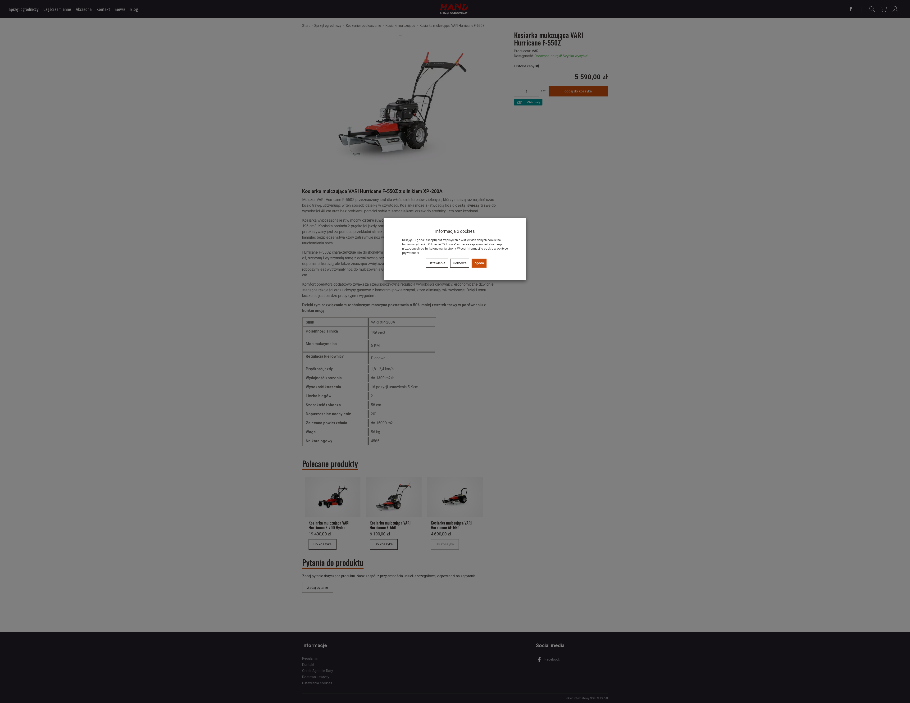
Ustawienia (437, 263)
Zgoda (479, 263)
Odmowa (460, 263)
